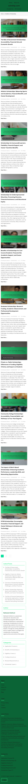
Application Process (10, 646)
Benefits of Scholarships (8, 35)
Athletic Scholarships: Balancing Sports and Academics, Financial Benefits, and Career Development (14, 93)
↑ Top (4, 780)
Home (10, 2)
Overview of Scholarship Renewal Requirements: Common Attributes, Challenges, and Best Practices (14, 584)
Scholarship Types (10, 664)
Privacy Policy (5, 703)
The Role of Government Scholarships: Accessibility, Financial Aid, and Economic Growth (13, 42)
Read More (3, 66)
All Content (18, 9)
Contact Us (10, 9)
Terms (3, 705)
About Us (16, 2)
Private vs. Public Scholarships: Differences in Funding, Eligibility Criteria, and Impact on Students (12, 364)
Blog (2, 692)
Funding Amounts (10, 657)
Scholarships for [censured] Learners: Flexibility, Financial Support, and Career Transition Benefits (13, 145)
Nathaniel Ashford (6, 47)
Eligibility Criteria (9, 653)
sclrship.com (14, 6)
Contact (3, 690)
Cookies (3, 707)
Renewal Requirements (11, 661)
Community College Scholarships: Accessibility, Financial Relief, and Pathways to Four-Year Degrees (12, 416)
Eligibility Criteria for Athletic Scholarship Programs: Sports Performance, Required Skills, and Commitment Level (14, 576)
